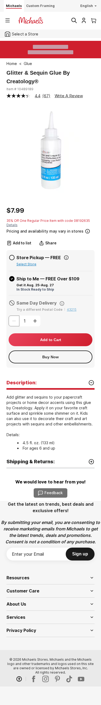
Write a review (69, 96)
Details (12, 225)
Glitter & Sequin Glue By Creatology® (38, 77)
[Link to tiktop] (69, 679)
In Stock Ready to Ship (35, 289)
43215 (71, 310)
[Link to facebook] (33, 679)
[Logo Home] (30, 20)
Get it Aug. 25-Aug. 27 (35, 285)
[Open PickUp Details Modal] (66, 257)
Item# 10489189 (19, 89)
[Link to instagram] (45, 679)
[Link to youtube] (81, 679)
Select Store (26, 264)
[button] (49, 230)
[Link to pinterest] (57, 679)
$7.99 (15, 210)
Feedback (53, 492)
